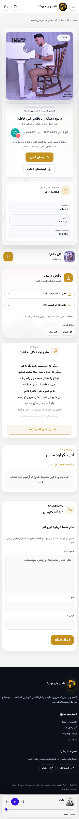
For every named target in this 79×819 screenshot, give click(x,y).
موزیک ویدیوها (69, 734)
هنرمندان (72, 739)
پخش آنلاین (36, 157)
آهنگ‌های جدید (69, 722)
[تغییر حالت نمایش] (6, 7)
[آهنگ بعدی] (23, 802)
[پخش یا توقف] (15, 802)
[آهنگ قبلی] (7, 802)
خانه (75, 20)
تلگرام (65, 332)
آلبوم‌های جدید (69, 728)
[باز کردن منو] (73, 7)
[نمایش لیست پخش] (70, 801)
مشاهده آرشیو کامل (64, 464)
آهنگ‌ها (65, 20)
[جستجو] (15, 7)
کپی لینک (53, 332)
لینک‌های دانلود (36, 169)
